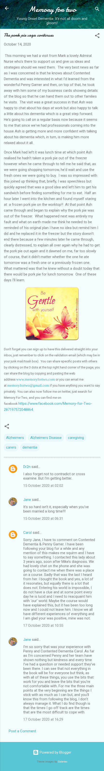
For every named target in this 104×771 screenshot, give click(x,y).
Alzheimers (15, 437)
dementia (29, 447)
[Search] (97, 9)
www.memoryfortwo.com (35, 379)
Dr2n (26, 467)
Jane (27, 499)
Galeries (62, 761)
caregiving (76, 437)
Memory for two (52, 9)
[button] (97, 36)
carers (11, 447)
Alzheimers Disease (46, 437)
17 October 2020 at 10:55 (43, 625)
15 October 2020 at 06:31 (43, 518)
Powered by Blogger (55, 752)
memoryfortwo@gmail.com (28, 385)
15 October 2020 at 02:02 (43, 485)
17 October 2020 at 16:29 (43, 719)
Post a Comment (22, 731)
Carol (27, 532)
